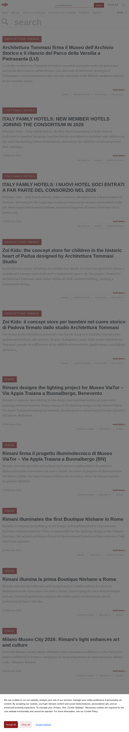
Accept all (11, 724)
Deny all (26, 724)
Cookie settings (43, 724)
